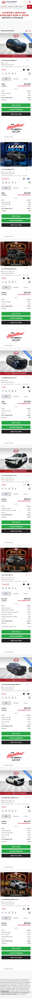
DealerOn (11, 992)
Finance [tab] (16, 79)
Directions (11, 6)
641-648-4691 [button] (3, 6)
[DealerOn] (5, 991)
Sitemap (15, 992)
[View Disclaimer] (15, 73)
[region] (16, 96)
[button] (30, 45)
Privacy (18, 992)
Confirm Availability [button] (16, 109)
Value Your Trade (16, 114)
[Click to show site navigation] (29, 7)
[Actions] (29, 60)
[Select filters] (27, 31)
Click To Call (16, 105)
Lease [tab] (25, 79)
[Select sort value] (29, 30)
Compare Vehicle (8, 137)
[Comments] (29, 73)
